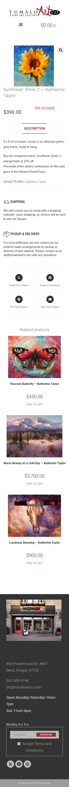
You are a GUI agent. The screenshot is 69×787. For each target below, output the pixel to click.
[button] (21, 24)
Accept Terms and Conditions (37, 746)
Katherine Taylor (35, 182)
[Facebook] (19, 764)
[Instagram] (27, 764)
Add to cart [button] (34, 404)
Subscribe (46, 734)
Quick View (37, 375)
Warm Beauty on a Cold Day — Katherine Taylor (34, 463)
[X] (10, 764)
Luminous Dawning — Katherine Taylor (34, 542)
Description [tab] (34, 128)
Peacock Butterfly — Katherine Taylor (34, 384)
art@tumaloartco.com (17, 255)
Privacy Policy (44, 783)
